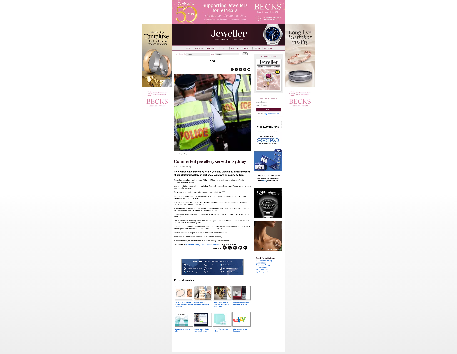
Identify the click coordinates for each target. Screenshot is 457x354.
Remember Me (261, 113)
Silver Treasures (262, 270)
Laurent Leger (261, 263)
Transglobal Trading (263, 265)
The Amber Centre (263, 272)
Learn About (212, 48)
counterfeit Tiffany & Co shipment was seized (203, 245)
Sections (199, 48)
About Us (268, 48)
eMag (257, 48)
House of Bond (261, 267)
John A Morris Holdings (264, 261)
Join (224, 48)
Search (234, 48)
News (188, 48)
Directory (246, 48)
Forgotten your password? (273, 113)
